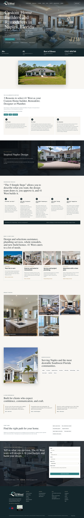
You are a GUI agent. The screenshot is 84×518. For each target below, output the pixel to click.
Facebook (66, 499)
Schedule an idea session (57, 433)
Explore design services (67, 278)
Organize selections (65, 428)
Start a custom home (9, 277)
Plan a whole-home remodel (66, 425)
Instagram (67, 493)
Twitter (66, 494)
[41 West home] (9, 3)
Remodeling (34, 3)
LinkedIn (66, 498)
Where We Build (56, 3)
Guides (47, 3)
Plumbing (39, 3)
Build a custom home (10, 39)
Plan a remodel (27, 278)
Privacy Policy (73, 515)
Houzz (66, 496)
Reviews (62, 3)
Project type (52, 461)
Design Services (42, 494)
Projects (50, 3)
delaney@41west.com (56, 498)
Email (51, 452)
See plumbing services (48, 278)
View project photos (67, 431)
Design (43, 3)
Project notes (52, 465)
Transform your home (20, 39)
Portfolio (27, 498)
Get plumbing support (56, 428)
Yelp (65, 501)
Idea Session (41, 496)
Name (51, 448)
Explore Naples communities (57, 431)
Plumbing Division (42, 493)
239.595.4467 (77, 3)
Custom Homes (28, 3)
